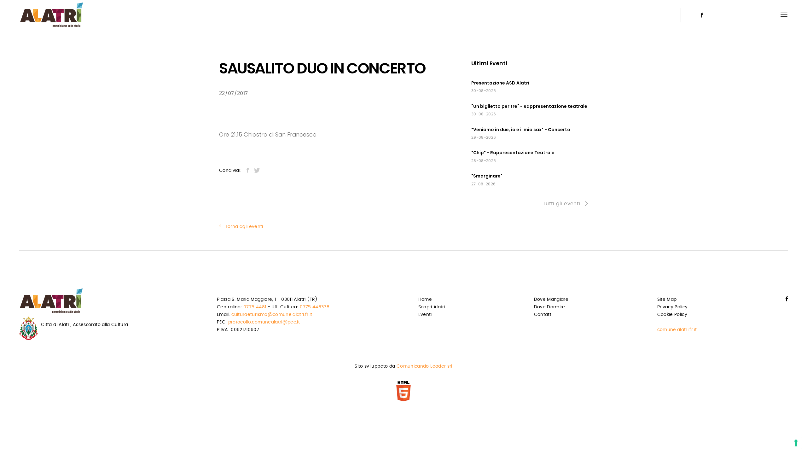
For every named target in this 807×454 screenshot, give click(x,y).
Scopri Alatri (431, 307)
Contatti (543, 314)
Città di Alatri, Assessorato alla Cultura (84, 325)
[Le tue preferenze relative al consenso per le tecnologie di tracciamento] (796, 443)
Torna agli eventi (243, 226)
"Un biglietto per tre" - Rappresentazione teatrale (529, 106)
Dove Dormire (549, 307)
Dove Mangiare (551, 299)
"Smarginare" (486, 176)
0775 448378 (314, 307)
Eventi (425, 314)
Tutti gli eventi (562, 203)
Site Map (667, 299)
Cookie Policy (672, 314)
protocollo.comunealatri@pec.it (264, 322)
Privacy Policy (672, 307)
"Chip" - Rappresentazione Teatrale (512, 152)
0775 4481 (254, 307)
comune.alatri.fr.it (677, 330)
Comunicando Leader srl (424, 366)
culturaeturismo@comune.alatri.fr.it (271, 314)
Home (425, 299)
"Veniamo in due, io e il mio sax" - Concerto (520, 129)
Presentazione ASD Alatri (500, 83)
